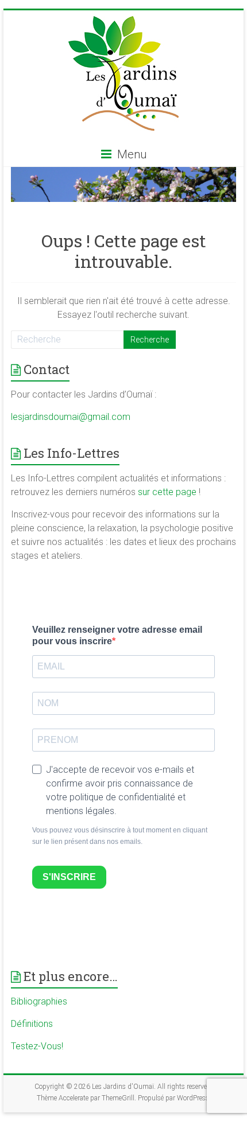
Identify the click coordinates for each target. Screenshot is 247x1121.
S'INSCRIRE (69, 877)
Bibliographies (39, 1001)
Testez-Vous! (37, 1046)
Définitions (32, 1023)
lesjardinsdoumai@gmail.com (70, 416)
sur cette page (168, 491)
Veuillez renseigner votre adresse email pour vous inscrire (117, 635)
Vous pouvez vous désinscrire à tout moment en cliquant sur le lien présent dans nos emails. (119, 836)
